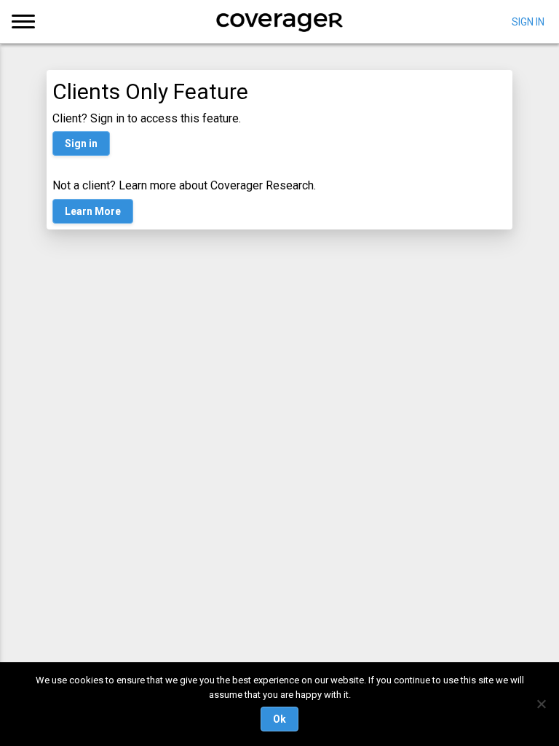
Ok (279, 719)
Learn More (93, 211)
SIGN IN (528, 21)
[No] (541, 703)
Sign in (81, 143)
